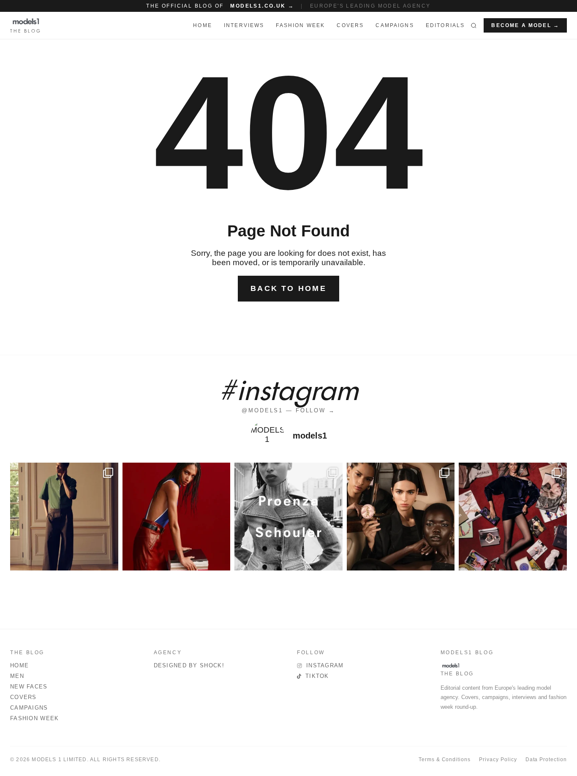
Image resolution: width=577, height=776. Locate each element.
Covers (350, 25)
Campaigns (395, 25)
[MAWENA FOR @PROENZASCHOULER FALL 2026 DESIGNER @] (288, 517)
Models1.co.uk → (262, 6)
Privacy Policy (498, 759)
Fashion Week (34, 718)
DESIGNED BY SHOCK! (189, 665)
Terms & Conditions (445, 759)
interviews (244, 25)
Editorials (445, 25)
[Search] (474, 25)
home (202, 25)
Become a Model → (525, 25)
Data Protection (546, 759)
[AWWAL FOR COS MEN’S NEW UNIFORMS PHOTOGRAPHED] (64, 517)
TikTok (317, 676)
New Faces (29, 686)
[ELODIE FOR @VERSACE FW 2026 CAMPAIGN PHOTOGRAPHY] (176, 517)
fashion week (300, 25)
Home (19, 665)
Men (17, 676)
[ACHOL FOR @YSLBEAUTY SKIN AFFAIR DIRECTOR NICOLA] (401, 517)
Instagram (325, 665)
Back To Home (288, 288)
